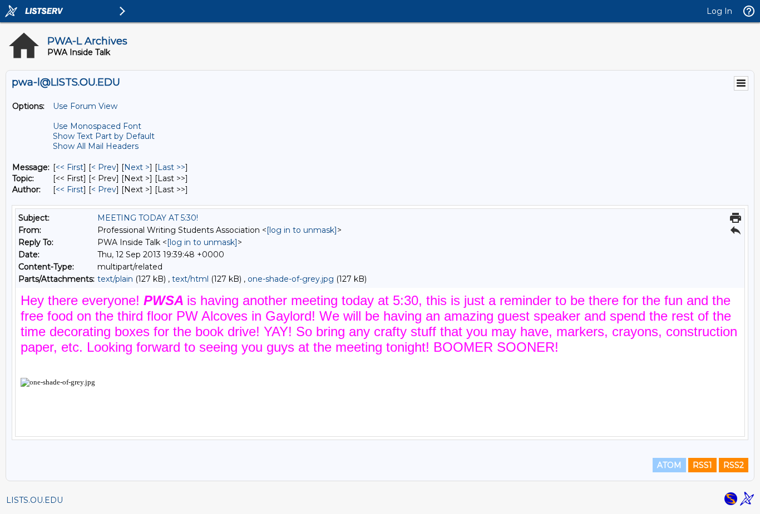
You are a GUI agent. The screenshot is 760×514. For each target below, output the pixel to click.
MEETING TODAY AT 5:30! (147, 218)
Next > (137, 167)
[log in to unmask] (302, 230)
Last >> (171, 167)
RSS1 (702, 465)
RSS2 (733, 465)
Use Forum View (85, 106)
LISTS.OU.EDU (34, 500)
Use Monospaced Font (97, 126)
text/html (190, 279)
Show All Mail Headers (96, 146)
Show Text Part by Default (104, 136)
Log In (719, 11)
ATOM (669, 465)
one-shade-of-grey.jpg (291, 279)
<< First (69, 167)
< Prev (103, 167)
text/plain (115, 279)
